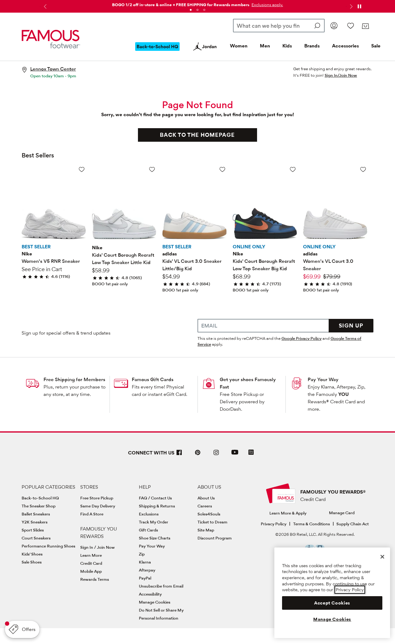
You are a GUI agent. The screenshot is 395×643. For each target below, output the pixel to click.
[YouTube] (235, 455)
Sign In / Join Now (97, 547)
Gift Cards (148, 529)
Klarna (145, 562)
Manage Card (342, 512)
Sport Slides (33, 529)
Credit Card (91, 563)
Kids (287, 46)
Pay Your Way (323, 379)
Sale (375, 46)
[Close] (382, 557)
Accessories (345, 46)
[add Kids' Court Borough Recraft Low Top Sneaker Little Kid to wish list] (152, 169)
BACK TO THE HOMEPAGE (197, 135)
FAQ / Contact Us (155, 497)
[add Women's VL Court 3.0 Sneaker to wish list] (363, 169)
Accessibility (150, 594)
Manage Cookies (154, 602)
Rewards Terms (94, 579)
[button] (266, 4)
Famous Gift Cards (152, 379)
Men (265, 46)
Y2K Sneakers (35, 521)
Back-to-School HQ (40, 497)
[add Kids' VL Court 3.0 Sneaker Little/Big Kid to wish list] (222, 169)
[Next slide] (351, 6)
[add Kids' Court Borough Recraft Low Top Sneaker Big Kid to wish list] (293, 169)
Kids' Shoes (32, 553)
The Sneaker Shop (39, 505)
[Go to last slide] (44, 6)
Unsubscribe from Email (161, 586)
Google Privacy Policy (301, 338)
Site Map (206, 529)
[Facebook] (179, 455)
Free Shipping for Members (74, 379)
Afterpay (147, 570)
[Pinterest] (198, 455)
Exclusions (149, 513)
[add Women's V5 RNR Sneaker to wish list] (81, 169)
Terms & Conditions (311, 523)
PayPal (145, 578)
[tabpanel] (197, 3)
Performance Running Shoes (48, 545)
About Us (206, 497)
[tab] (191, 10)
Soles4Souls (209, 513)
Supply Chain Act (352, 523)
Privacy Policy (273, 523)
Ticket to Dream (212, 521)
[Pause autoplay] (359, 6)
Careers (205, 505)
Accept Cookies (332, 603)
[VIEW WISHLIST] (351, 26)
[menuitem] (157, 51)
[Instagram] (216, 455)
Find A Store (91, 513)
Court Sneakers (36, 537)
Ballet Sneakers (36, 513)
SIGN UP (351, 325)
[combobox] (279, 25)
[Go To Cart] (365, 26)
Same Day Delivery (97, 505)
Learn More (91, 555)
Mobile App (91, 571)
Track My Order (153, 521)
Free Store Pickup (96, 497)
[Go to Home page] (51, 39)
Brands (312, 46)
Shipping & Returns (157, 505)
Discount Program (215, 537)
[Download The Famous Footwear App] (251, 453)
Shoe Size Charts (154, 537)
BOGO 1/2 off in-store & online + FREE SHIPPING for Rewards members (180, 4)
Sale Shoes (32, 562)
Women (238, 46)
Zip (142, 553)
